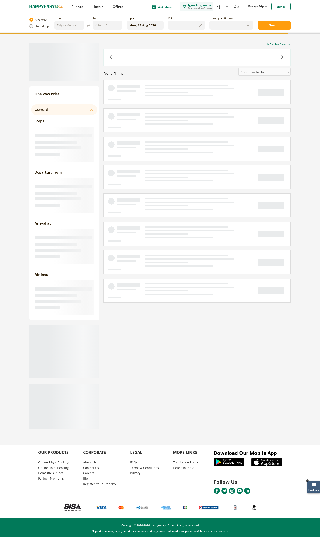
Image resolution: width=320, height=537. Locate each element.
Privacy (135, 473)
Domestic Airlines (51, 473)
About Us (89, 462)
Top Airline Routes (186, 462)
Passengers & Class (221, 18)
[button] (111, 57)
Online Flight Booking (53, 462)
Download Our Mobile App (245, 453)
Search (274, 25)
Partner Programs (51, 478)
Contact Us (91, 468)
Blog (86, 478)
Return (172, 18)
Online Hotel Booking (53, 468)
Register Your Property (99, 484)
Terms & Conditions (144, 468)
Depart (131, 18)
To (94, 18)
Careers (88, 473)
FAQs (134, 462)
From (57, 18)
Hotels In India (183, 468)
